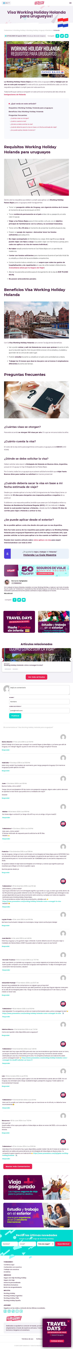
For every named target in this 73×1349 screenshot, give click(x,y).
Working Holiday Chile (11, 1298)
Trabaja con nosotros (11, 1269)
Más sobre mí (8, 593)
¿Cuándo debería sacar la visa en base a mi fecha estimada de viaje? (34, 127)
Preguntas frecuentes (18, 115)
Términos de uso (27, 1339)
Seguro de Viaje (9, 1280)
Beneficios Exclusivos (11, 1285)
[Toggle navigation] (70, 3)
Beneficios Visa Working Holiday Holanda (26, 112)
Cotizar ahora (57, 1341)
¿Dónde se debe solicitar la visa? (22, 124)
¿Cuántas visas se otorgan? (20, 118)
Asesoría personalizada (12, 1282)
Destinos (49, 30)
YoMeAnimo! (8, 30)
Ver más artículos (36, 677)
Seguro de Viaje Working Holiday (15, 1278)
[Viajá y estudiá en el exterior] (36, 1215)
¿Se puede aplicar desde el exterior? (23, 130)
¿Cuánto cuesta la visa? (18, 121)
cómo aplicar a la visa (42, 540)
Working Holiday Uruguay (35, 30)
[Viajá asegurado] (36, 1187)
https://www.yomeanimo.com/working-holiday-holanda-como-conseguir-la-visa (31, 901)
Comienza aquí (9, 1265)
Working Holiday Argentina (13, 1296)
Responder (6, 750)
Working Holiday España (12, 1300)
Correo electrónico (15, 706)
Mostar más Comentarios (18, 1166)
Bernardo (19, 581)
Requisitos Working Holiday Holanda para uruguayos (31, 108)
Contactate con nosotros (13, 1267)
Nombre (11, 697)
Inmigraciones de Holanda (15, 94)
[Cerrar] (68, 1321)
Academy (7, 1272)
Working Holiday (19, 30)
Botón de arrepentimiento (13, 1287)
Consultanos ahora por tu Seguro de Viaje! (26, 268)
